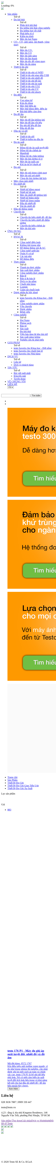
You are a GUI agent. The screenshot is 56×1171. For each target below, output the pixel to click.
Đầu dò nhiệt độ (28, 203)
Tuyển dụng (20, 378)
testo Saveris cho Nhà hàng (27, 353)
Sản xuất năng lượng (30, 337)
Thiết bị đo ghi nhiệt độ (31, 78)
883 (9, 809)
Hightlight (45, 1120)
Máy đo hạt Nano (28, 39)
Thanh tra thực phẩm (30, 267)
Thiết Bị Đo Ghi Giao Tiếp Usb (23, 785)
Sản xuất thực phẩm (30, 270)
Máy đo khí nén (27, 228)
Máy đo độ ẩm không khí (32, 119)
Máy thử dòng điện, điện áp (33, 108)
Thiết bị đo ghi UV (29, 89)
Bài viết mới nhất (22, 373)
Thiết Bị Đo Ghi (15, 782)
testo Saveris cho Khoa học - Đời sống (32, 348)
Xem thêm (13, 1089)
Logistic (24, 287)
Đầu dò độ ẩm (27, 128)
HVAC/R (18, 236)
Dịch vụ (35, 1120)
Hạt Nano (25, 320)
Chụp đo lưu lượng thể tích (33, 178)
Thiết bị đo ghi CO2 (30, 86)
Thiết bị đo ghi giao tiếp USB (34, 75)
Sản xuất (24, 328)
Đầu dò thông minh (23, 209)
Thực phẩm (19, 261)
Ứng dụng (17, 1120)
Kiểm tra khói (26, 36)
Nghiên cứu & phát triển (32, 339)
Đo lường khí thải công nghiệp (35, 28)
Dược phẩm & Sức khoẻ (26, 292)
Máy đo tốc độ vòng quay (32, 61)
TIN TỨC (12, 367)
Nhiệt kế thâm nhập (29, 197)
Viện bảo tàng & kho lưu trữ (34, 334)
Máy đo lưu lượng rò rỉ (31, 158)
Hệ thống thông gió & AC (33, 248)
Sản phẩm (12, 14)
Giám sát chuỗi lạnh (30, 289)
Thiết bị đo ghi (21, 67)
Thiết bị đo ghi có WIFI (31, 72)
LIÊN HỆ (12, 384)
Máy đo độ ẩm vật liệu (31, 122)
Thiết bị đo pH (27, 136)
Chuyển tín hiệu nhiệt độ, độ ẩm (35, 217)
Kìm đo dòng (26, 103)
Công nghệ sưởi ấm (29, 250)
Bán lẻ (23, 275)
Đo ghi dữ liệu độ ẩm (30, 125)
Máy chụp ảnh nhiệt (23, 181)
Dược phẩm (26, 309)
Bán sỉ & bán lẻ (27, 278)
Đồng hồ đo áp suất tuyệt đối (34, 147)
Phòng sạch (25, 323)
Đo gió (17, 167)
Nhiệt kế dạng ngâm (30, 200)
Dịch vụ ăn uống (28, 281)
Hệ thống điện (27, 259)
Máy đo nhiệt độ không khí (33, 195)
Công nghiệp (20, 314)
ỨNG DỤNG (14, 231)
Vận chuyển (26, 306)
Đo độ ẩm (18, 114)
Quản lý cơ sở (27, 253)
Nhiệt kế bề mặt (27, 192)
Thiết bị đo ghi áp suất (31, 83)
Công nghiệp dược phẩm (32, 303)
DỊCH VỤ (12, 356)
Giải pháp (26, 1120)
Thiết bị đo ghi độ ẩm (30, 81)
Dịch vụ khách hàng (24, 365)
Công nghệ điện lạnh (30, 242)
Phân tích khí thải (28, 25)
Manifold (24, 153)
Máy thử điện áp (28, 106)
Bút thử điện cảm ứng (30, 111)
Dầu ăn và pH (21, 131)
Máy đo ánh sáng (28, 55)
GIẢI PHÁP (13, 342)
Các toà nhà (26, 256)
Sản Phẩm (12, 780)
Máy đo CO (26, 53)
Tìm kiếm (36, 395)
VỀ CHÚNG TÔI (16, 381)
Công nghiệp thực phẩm (32, 273)
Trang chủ (12, 777)
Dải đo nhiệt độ (27, 206)
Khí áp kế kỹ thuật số (30, 164)
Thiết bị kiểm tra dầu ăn (31, 139)
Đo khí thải (19, 19)
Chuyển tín (19, 211)
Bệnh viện (25, 312)
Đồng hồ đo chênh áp (30, 150)
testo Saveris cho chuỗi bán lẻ (28, 351)
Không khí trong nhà (30, 245)
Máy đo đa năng (28, 64)
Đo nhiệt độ (19, 184)
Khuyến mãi (20, 376)
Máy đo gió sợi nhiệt (30, 175)
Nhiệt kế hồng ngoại (30, 189)
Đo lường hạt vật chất (30, 30)
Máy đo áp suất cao (29, 161)
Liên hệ (17, 362)
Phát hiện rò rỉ (27, 33)
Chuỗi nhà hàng (28, 284)
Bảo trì (23, 326)
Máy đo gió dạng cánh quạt (33, 172)
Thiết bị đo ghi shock (30, 92)
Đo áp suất (19, 142)
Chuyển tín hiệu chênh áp (32, 225)
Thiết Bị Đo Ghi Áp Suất (19, 788)
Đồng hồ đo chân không (32, 156)
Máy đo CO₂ (26, 50)
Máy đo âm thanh (28, 58)
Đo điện (18, 94)
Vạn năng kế (26, 100)
